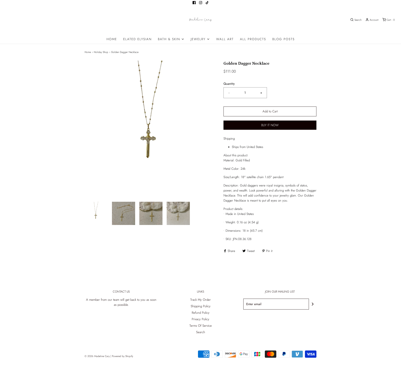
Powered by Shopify (122, 356)
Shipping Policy (201, 306)
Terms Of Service (200, 325)
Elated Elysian (137, 39)
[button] (96, 213)
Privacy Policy (200, 319)
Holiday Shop (101, 52)
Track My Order (200, 299)
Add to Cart (270, 111)
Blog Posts (283, 39)
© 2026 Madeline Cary (97, 356)
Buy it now (270, 125)
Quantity (229, 83)
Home (112, 39)
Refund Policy (200, 312)
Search (200, 332)
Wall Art (225, 39)
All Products (253, 39)
